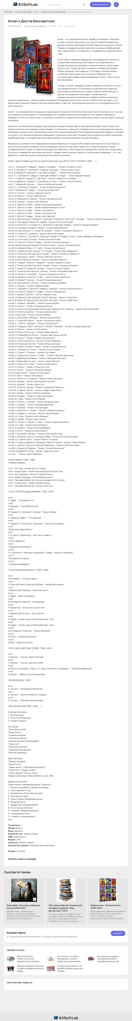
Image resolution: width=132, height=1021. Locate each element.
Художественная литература (53, 12)
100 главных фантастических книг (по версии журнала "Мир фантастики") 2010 (65, 908)
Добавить (118, 933)
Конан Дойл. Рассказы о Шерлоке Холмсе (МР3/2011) (23, 906)
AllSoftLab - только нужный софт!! (18, 12)
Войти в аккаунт (100, 4)
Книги (36, 12)
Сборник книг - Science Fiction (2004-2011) (105, 906)
